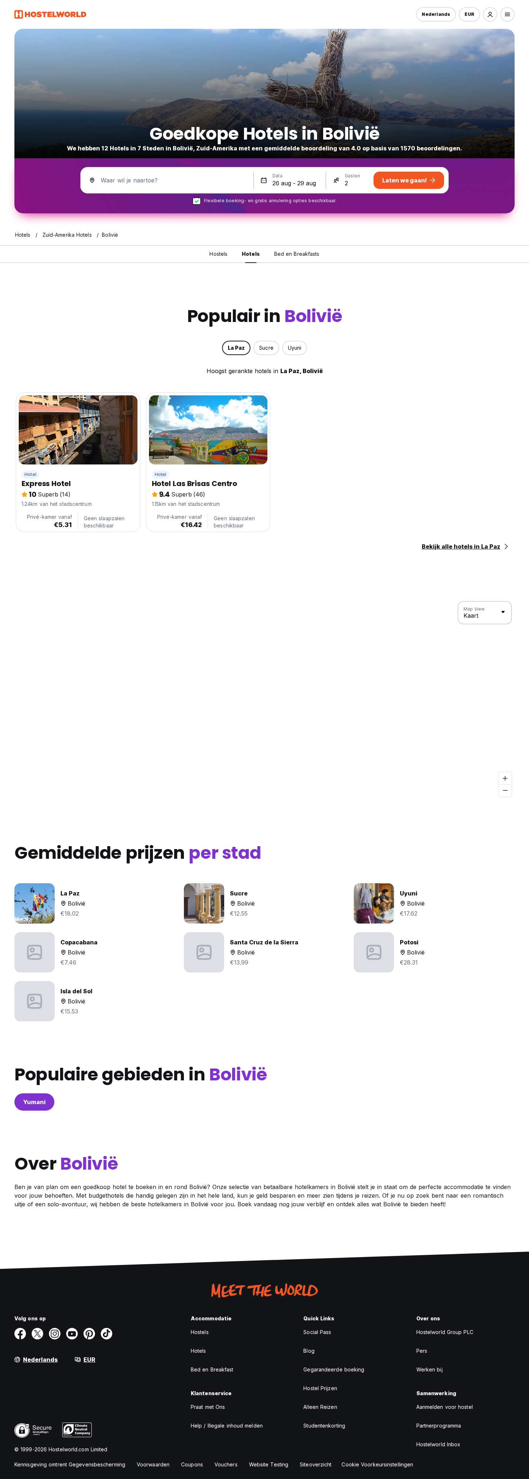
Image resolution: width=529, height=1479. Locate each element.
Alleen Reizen (320, 1407)
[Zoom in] (505, 778)
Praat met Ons (208, 1407)
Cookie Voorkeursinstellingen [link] (377, 1464)
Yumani (34, 1102)
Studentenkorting (324, 1426)
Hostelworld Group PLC (444, 1332)
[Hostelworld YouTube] (72, 1333)
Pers (421, 1351)
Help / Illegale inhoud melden (227, 1426)
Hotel (30, 474)
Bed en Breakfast (212, 1369)
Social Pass (317, 1332)
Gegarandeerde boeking (333, 1369)
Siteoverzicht (315, 1464)
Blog (308, 1351)
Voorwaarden (153, 1464)
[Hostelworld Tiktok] (106, 1333)
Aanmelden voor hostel (444, 1407)
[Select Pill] (490, 14)
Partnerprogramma (438, 1426)
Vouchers (226, 1464)
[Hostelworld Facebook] (20, 1333)
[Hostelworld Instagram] (54, 1333)
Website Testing (269, 1464)
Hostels (200, 1332)
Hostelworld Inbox (438, 1444)
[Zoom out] (505, 790)
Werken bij (429, 1369)
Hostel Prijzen (320, 1388)
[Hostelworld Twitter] (37, 1333)
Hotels (198, 1351)
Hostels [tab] (218, 254)
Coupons (192, 1464)
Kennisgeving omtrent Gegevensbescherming (69, 1464)
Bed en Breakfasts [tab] (297, 254)
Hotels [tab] (251, 254)
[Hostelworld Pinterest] (89, 1333)
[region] (264, 699)
